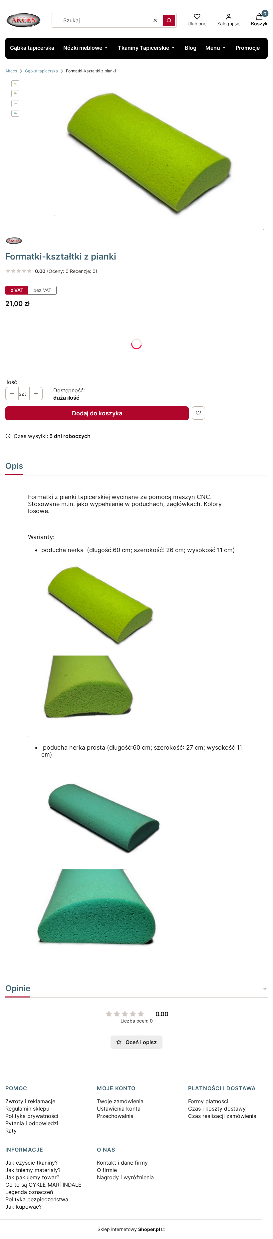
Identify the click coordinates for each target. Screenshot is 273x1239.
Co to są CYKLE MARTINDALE (43, 1184)
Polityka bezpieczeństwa (36, 1199)
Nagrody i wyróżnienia (125, 1177)
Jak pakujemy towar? (32, 1177)
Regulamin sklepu (27, 1108)
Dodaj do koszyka (97, 413)
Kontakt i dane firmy (122, 1162)
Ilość (11, 382)
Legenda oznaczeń (29, 1192)
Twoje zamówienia (120, 1101)
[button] (169, 20)
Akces (11, 70)
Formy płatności (208, 1101)
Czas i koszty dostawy (217, 1108)
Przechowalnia (115, 1116)
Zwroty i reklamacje (30, 1101)
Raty (11, 1130)
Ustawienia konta (118, 1108)
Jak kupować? (23, 1206)
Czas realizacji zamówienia (222, 1116)
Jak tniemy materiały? (33, 1170)
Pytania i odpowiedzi (31, 1123)
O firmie (107, 1170)
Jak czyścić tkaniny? (31, 1162)
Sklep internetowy (129, 1229)
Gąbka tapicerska (41, 70)
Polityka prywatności (31, 1116)
